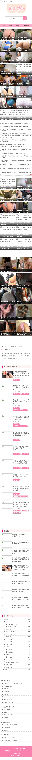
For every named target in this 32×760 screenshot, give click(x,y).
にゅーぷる (6, 691)
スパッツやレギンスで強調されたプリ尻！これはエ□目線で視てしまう (24, 224)
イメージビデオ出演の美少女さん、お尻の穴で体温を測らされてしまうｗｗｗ (7, 119)
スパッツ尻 (25, 454)
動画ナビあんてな (8, 702)
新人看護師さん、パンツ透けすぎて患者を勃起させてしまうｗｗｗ (24, 188)
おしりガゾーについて (9, 709)
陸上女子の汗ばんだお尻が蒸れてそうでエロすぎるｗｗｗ (8, 200)
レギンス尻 (25, 510)
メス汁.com (7, 727)
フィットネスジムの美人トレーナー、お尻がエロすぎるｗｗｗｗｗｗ (23, 73)
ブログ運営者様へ (6, 751)
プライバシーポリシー (9, 715)
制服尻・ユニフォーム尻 (21, 410)
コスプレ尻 (25, 393)
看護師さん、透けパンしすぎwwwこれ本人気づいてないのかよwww (24, 119)
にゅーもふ (6, 694)
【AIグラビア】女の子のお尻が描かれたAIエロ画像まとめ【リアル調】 (8, 188)
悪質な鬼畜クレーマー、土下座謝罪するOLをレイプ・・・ (23, 50)
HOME (7, 749)
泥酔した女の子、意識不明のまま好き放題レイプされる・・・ (7, 73)
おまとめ (6, 689)
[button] (25, 18)
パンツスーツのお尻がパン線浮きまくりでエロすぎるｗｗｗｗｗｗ (24, 248)
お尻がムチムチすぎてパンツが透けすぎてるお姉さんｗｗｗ (23, 107)
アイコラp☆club (8, 686)
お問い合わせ (7, 712)
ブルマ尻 (17, 379)
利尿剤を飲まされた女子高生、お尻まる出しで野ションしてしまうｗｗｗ (24, 212)
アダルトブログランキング (10, 740)
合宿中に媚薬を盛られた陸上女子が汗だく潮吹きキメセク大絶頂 (7, 84)
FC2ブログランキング (9, 737)
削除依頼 (6, 717)
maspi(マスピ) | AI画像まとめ (11, 725)
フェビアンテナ (8, 697)
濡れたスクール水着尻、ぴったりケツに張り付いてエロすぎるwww (7, 96)
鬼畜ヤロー (6, 730)
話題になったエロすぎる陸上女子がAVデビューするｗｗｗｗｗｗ (8, 50)
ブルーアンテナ (8, 699)
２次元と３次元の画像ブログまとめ (13, 683)
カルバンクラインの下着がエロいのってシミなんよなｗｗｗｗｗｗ (8, 212)
